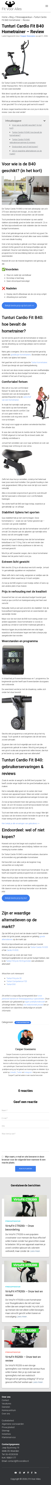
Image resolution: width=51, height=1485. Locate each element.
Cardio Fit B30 (12, 950)
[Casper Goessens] (25, 1037)
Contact (5, 1400)
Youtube (15, 1473)
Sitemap (5, 1430)
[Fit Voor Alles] (12, 6)
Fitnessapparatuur (23, 17)
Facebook (32, 1473)
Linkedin (36, 1473)
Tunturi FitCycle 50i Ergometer (18, 961)
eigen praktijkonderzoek (35, 1002)
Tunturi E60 (11, 984)
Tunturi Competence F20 (17, 981)
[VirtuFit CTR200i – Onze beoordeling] (25, 1209)
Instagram (28, 1072)
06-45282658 (11, 1454)
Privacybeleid (8, 1427)
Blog (11, 17)
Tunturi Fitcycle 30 (14, 978)
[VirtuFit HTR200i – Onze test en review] (25, 1275)
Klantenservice (9, 1437)
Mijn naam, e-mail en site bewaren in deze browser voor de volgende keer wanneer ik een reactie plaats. (24, 1159)
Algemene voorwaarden (13, 1424)
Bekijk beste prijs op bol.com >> (19, 305)
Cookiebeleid (8, 1420)
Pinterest (28, 1473)
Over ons (6, 1413)
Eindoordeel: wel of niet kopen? (25, 147)
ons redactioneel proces (33, 1005)
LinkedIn (13, 1072)
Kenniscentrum (9, 1410)
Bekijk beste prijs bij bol (16, 898)
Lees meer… (35, 1251)
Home (4, 17)
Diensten (6, 1407)
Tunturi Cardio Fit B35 (39, 947)
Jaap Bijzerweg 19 (10, 1447)
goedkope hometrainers (21, 355)
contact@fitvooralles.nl (18, 1461)
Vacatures (6, 1403)
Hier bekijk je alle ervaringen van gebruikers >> (20, 823)
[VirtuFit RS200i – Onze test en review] (25, 1340)
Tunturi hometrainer (39, 362)
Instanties (6, 1434)
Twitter (19, 1072)
